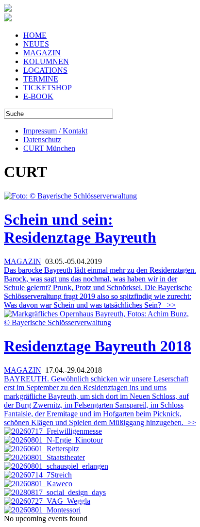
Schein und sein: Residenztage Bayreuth (80, 228)
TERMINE (40, 79)
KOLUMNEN (46, 61)
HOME (35, 35)
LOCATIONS (45, 70)
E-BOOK (38, 96)
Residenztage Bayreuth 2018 (97, 346)
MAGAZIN (42, 53)
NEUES (36, 44)
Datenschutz (42, 139)
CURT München (49, 148)
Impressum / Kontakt (55, 131)
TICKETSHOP (47, 87)
